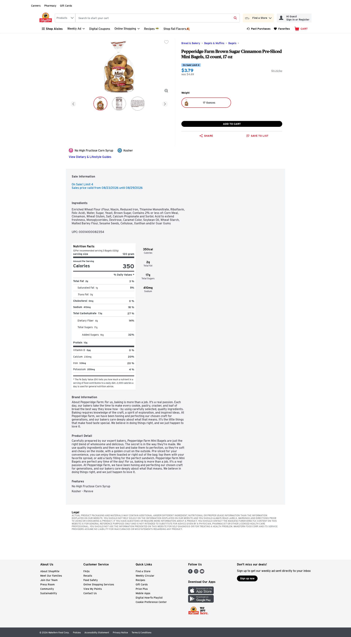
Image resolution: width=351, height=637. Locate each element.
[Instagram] (196, 572)
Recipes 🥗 (151, 29)
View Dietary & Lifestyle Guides (90, 157)
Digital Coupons (99, 29)
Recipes (140, 580)
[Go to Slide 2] (119, 103)
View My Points (92, 588)
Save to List (259, 135)
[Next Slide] (164, 103)
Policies (77, 632)
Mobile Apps (143, 593)
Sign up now (247, 578)
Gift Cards (66, 5)
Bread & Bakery (190, 43)
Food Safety (90, 580)
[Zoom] (166, 91)
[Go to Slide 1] (100, 103)
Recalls (87, 575)
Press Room (47, 584)
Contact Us (90, 593)
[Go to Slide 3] (138, 103)
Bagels (232, 43)
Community (47, 588)
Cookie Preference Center (151, 602)
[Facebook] (190, 572)
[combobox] (65, 18)
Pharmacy (50, 5)
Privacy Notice (120, 632)
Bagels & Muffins (214, 43)
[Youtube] (202, 572)
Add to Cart (232, 123)
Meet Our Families (51, 575)
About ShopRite (49, 571)
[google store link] (201, 601)
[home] (46, 18)
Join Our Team (49, 580)
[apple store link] (201, 593)
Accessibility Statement (96, 632)
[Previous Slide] (73, 103)
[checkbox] (166, 42)
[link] (258, 29)
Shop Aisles (54, 29)
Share (208, 135)
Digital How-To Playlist (149, 597)
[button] (270, 17)
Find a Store (143, 571)
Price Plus (142, 588)
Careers (36, 5)
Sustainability (48, 593)
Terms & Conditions (141, 632)
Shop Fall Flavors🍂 (176, 29)
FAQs (86, 571)
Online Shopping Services (98, 584)
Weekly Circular (145, 575)
